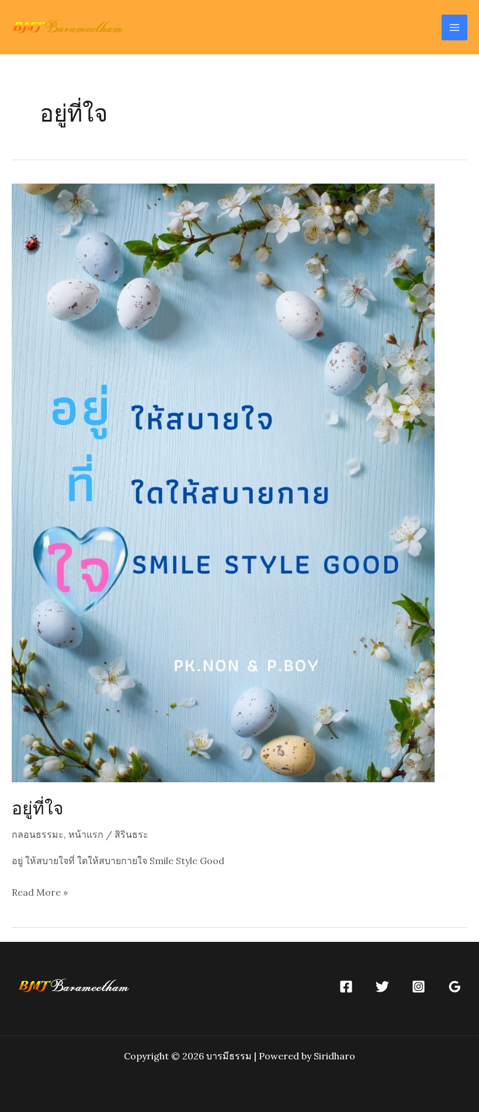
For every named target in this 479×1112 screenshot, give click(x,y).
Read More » (40, 894)
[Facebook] (346, 986)
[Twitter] (382, 986)
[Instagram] (418, 986)
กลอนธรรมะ (38, 834)
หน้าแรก (85, 834)
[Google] (454, 986)
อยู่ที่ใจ (38, 807)
